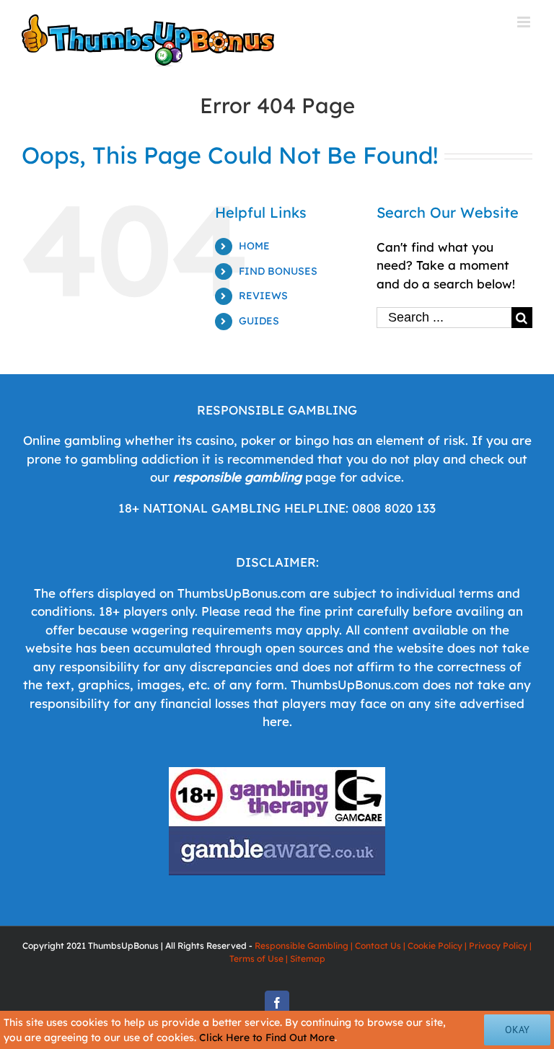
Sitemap (307, 958)
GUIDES (259, 320)
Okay (517, 1029)
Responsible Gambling (301, 945)
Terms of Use (256, 958)
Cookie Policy (435, 945)
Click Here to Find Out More (267, 1037)
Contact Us (378, 945)
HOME (254, 245)
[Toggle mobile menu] (524, 22)
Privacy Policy (498, 945)
